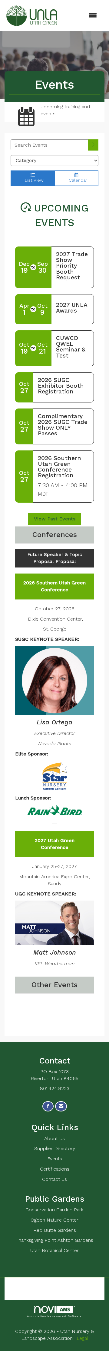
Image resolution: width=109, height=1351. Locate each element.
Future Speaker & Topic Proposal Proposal (54, 558)
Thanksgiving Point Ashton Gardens (54, 1240)
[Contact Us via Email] (61, 1106)
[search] (93, 145)
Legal (82, 1338)
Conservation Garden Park (54, 1210)
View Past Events (54, 519)
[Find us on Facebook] (48, 1106)
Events (54, 1159)
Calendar (76, 180)
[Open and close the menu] (81, 15)
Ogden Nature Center (54, 1220)
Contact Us (54, 1179)
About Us (54, 1138)
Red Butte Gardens (54, 1230)
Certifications (54, 1169)
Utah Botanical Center (54, 1250)
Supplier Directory (54, 1148)
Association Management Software (54, 1316)
